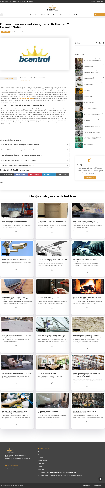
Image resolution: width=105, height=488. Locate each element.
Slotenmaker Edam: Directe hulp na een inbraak (93, 89)
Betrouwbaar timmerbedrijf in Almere (16, 373)
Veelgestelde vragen (26, 80)
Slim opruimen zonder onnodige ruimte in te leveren (14, 222)
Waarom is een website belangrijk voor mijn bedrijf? (34, 144)
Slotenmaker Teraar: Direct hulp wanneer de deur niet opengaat (92, 59)
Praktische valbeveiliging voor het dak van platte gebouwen (16, 336)
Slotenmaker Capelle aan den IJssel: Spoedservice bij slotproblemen (93, 131)
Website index (86, 485)
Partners (22, 15)
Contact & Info (73, 15)
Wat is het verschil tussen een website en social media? (34, 155)
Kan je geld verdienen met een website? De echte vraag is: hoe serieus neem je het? (60, 476)
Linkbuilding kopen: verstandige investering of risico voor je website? (57, 472)
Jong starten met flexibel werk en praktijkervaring (92, 95)
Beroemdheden (42, 460)
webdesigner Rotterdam (26, 98)
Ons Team (41, 454)
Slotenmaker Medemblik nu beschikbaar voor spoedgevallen (92, 71)
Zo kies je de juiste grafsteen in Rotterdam (49, 412)
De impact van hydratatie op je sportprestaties (84, 260)
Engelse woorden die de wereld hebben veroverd (85, 412)
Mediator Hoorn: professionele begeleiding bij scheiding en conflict (15, 298)
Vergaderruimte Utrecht (47, 373)
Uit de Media (33, 15)
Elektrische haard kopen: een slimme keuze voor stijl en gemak (87, 298)
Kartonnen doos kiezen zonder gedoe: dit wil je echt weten (52, 222)
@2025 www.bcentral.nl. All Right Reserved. (11, 485)
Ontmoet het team (58, 15)
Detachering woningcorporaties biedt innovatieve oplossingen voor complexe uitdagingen (87, 375)
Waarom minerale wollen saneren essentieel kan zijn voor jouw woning (87, 336)
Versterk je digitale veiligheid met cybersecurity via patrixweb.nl (14, 412)
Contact (40, 466)
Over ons (40, 451)
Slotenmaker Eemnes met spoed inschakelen (92, 119)
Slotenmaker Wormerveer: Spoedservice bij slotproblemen (94, 65)
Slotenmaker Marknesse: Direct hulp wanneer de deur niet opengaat (93, 113)
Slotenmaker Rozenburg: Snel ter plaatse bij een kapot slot (92, 137)
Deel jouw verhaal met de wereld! (90, 165)
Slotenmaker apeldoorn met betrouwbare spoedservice (48, 298)
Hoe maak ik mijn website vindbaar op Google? (34, 160)
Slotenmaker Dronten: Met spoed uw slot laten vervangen (93, 101)
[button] (1, 14)
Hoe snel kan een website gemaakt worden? (34, 150)
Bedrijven (5, 31)
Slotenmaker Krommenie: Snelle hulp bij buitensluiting (94, 83)
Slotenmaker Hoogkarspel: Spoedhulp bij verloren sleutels (94, 77)
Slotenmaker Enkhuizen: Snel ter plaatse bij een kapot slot (92, 107)
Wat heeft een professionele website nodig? (34, 165)
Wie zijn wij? (45, 15)
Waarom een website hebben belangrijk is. (33, 78)
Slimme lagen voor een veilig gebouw (16, 259)
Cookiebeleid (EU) (98, 485)
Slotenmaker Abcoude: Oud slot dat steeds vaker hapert (93, 143)
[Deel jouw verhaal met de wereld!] (90, 159)
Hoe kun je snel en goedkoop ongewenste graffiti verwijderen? (85, 222)
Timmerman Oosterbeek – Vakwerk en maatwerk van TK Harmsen (52, 260)
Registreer (41, 469)
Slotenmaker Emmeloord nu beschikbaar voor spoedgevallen (92, 125)
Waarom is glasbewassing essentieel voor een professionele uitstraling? (51, 336)
